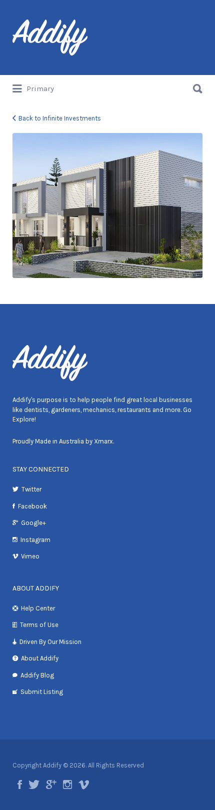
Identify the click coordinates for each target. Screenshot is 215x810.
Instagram (35, 540)
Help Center (38, 608)
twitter (34, 784)
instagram (67, 784)
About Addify (39, 658)
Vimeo (30, 556)
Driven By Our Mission (51, 642)
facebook (20, 784)
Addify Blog (37, 675)
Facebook (32, 506)
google (51, 784)
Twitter (32, 489)
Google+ (33, 522)
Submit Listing (41, 692)
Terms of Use (39, 624)
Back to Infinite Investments (59, 118)
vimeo (83, 784)
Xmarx (103, 441)
